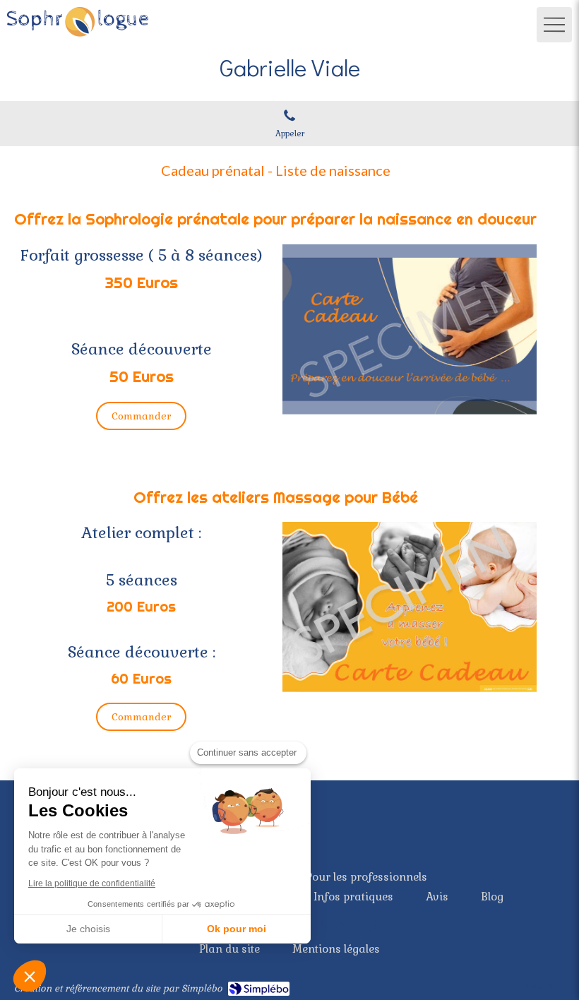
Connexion (539, 985)
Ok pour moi (236, 928)
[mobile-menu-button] (554, 24)
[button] (30, 976)
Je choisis (88, 928)
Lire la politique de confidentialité (91, 883)
